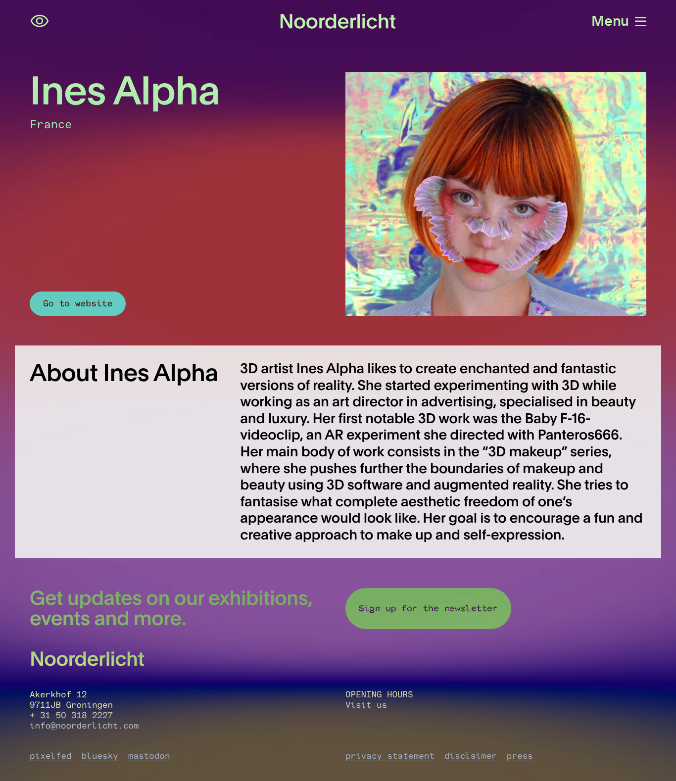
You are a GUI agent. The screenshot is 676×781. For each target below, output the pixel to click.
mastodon (149, 756)
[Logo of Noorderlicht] (337, 21)
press (520, 756)
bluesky (100, 756)
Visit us (366, 705)
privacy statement (390, 756)
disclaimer (470, 756)
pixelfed (51, 756)
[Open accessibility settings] (39, 21)
